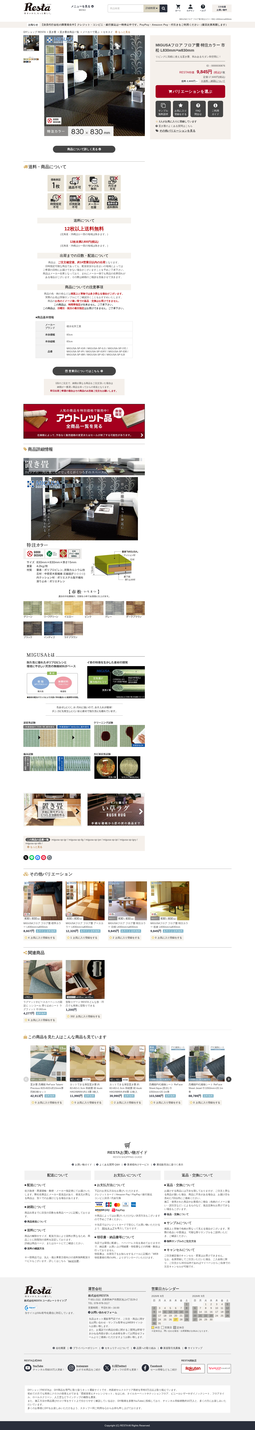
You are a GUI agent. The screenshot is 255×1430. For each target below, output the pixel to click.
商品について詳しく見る (82, 149)
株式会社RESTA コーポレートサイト (44, 1300)
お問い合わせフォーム (104, 1312)
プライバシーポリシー (85, 1348)
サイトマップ (195, 1348)
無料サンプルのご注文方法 (181, 1241)
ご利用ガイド (215, 112)
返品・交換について (178, 1214)
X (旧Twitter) (119, 1366)
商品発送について (37, 1221)
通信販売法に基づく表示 (169, 1164)
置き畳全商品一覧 (69, 32)
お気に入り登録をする (181, 112)
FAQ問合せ (198, 112)
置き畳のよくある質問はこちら (176, 126)
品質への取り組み (146, 1348)
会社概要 (61, 1348)
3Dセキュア (108, 1228)
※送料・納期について (213, 81)
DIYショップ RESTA (34, 32)
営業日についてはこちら (84, 371)
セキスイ (108, 32)
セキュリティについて (117, 1348)
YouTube (38, 1366)
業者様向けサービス (138, 1164)
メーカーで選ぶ (91, 32)
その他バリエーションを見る (177, 130)
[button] (82, 8)
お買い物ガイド (83, 1164)
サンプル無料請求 (163, 112)
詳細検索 (150, 8)
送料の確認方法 (35, 1248)
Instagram (82, 1366)
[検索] (163, 8)
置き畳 (52, 32)
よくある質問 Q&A (109, 1164)
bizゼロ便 (73, 1261)
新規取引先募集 (171, 1348)
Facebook (156, 1366)
